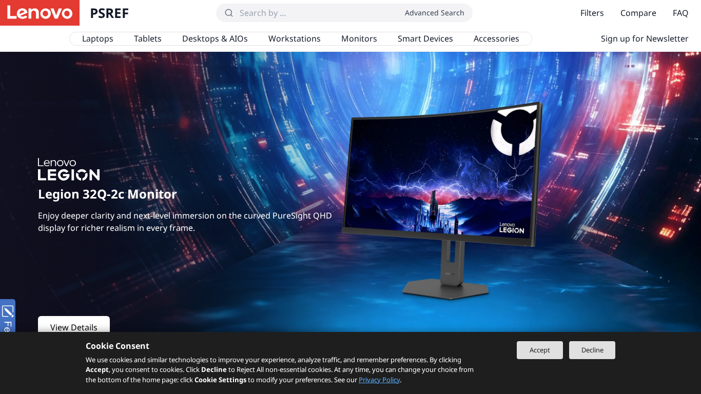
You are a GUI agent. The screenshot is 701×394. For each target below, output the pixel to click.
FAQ (681, 12)
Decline (592, 349)
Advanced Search (434, 12)
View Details (74, 327)
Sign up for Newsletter (645, 38)
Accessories (496, 38)
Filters (592, 12)
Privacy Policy (379, 379)
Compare (638, 12)
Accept (540, 349)
